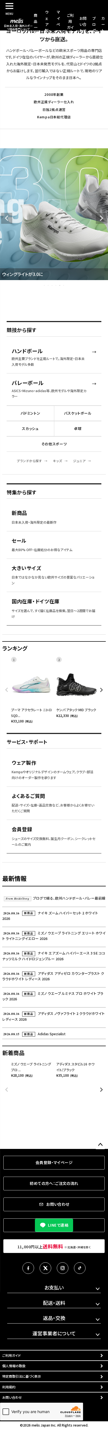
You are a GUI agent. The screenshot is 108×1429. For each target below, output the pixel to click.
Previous (6, 218)
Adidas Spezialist (34, 1033)
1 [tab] (44, 285)
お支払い (54, 1287)
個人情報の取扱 (13, 1365)
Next (101, 218)
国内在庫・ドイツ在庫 (36, 601)
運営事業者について (54, 1333)
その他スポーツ (54, 443)
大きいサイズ (26, 568)
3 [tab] (52, 285)
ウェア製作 (46, 24)
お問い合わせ (83, 24)
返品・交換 (54, 1317)
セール (19, 540)
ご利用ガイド (11, 1355)
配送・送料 (54, 1302)
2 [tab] (48, 285)
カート (103, 24)
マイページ (58, 24)
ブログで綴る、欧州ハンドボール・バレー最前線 (56, 898)
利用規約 (9, 1387)
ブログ (94, 24)
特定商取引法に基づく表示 (21, 1376)
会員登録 (22, 829)
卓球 (77, 428)
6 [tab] (64, 285)
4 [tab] (56, 285)
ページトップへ (100, 1144)
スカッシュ (30, 428)
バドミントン (30, 413)
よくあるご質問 (28, 796)
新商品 (19, 513)
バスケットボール (77, 413)
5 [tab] (60, 285)
